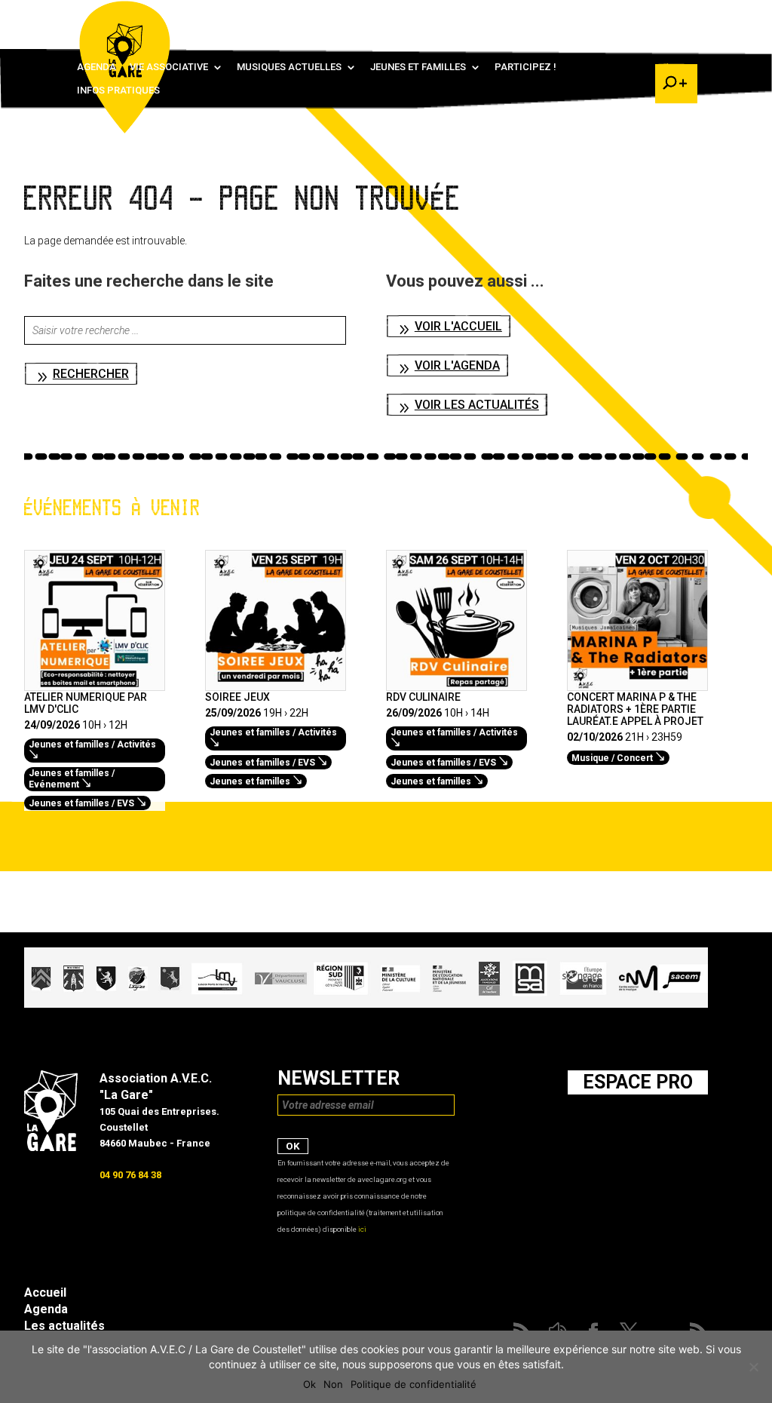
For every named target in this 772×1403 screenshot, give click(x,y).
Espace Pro (638, 1082)
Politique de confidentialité (413, 1384)
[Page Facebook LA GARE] (608, 15)
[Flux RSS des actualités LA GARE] (564, 15)
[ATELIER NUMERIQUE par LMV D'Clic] (94, 683)
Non (333, 1384)
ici (362, 1229)
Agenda (96, 67)
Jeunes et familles (418, 67)
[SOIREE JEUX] (275, 683)
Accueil (45, 1292)
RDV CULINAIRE (423, 697)
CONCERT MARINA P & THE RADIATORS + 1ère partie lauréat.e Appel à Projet (635, 709)
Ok (309, 1384)
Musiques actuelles (289, 67)
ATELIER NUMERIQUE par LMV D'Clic (85, 703)
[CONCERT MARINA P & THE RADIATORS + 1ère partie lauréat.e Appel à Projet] (637, 683)
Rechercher (91, 374)
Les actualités (64, 1326)
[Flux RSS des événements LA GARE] (674, 15)
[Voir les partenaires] (366, 1004)
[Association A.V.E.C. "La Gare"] (51, 1147)
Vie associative (169, 67)
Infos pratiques (118, 90)
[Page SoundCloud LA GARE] (586, 15)
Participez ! (525, 67)
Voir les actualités (477, 405)
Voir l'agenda (457, 365)
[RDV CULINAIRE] (456, 683)
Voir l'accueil (458, 326)
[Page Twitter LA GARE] (630, 15)
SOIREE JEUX (237, 697)
